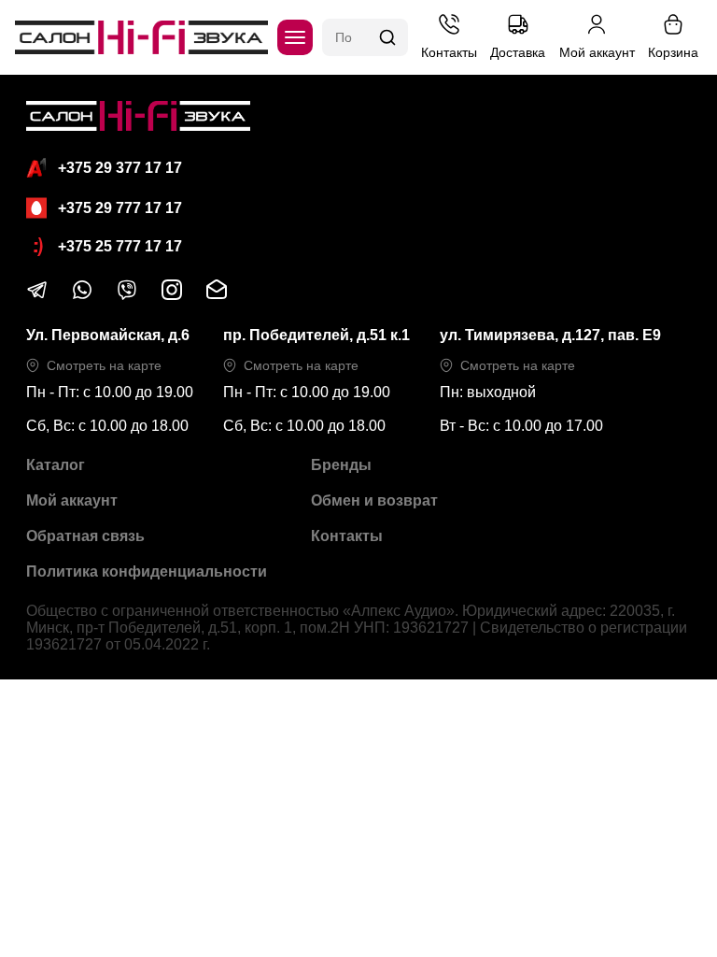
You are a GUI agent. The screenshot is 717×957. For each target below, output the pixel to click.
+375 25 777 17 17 (120, 246)
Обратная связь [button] (85, 536)
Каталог (55, 465)
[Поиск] (387, 37)
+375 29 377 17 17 (120, 168)
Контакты (347, 536)
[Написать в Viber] (127, 296)
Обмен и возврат (374, 500)
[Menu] (295, 37)
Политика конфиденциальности (146, 571)
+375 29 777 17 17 (120, 208)
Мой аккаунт (72, 500)
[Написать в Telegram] (37, 296)
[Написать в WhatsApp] (82, 296)
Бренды (341, 465)
